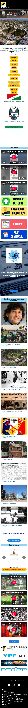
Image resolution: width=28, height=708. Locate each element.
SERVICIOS (14, 78)
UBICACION (14, 57)
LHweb (14, 92)
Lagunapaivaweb (5, 7)
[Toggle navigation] (25, 5)
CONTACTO (14, 89)
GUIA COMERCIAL (14, 75)
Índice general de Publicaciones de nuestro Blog (14, 534)
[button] (2, 31)
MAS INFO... (14, 291)
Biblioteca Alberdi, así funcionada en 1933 (13, 411)
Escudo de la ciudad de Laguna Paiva (14, 121)
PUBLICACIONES (14, 82)
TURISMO (14, 71)
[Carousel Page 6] (17, 567)
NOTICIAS (14, 60)
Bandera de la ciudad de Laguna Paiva (14, 101)
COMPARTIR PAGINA (14, 127)
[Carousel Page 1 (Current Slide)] (10, 567)
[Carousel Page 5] (16, 567)
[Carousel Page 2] (11, 567)
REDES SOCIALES (14, 85)
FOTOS (14, 68)
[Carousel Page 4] (14, 567)
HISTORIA (14, 64)
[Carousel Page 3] (13, 567)
